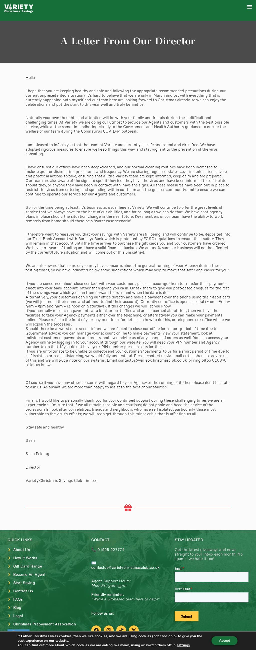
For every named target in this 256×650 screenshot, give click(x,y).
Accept (224, 640)
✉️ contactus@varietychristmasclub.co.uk (125, 565)
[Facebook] (96, 630)
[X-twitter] (134, 630)
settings (183, 645)
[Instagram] (109, 630)
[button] (249, 7)
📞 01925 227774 (107, 550)
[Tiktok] (121, 630)
